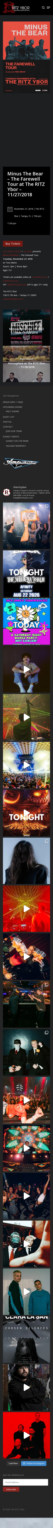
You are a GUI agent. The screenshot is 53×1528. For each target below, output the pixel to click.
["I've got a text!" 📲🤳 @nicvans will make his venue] (26, 1100)
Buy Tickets (12, 243)
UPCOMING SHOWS (12, 407)
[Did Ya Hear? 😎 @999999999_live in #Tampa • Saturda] (26, 1291)
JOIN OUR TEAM (14, 431)
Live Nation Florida (12, 251)
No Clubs (27, 251)
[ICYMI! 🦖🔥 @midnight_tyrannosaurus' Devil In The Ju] (26, 1387)
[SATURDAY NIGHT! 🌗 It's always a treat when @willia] (26, 1148)
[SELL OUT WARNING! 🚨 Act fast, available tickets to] (26, 1004)
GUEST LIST (8, 416)
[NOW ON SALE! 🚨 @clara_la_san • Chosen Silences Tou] (26, 861)
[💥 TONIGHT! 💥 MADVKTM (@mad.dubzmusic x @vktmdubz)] (26, 813)
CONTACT (8, 426)
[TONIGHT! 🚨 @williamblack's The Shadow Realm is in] (26, 573)
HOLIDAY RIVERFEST (16, 445)
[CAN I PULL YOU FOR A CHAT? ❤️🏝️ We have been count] (26, 526)
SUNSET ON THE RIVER (17, 441)
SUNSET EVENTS (11, 436)
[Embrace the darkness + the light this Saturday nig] (26, 908)
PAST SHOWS (12, 411)
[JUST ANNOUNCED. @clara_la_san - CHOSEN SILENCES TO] (26, 1339)
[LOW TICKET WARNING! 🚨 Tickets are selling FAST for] (26, 1244)
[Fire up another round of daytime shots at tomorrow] (26, 765)
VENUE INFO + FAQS (13, 402)
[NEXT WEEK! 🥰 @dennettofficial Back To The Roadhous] (26, 669)
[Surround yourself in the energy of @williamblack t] (26, 717)
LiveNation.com (39, 277)
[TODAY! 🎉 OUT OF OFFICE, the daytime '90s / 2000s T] (26, 621)
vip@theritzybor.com (17, 284)
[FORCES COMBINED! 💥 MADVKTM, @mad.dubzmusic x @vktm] (26, 1052)
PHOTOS (7, 421)
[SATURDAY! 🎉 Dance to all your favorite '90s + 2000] (26, 1196)
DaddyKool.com (10, 280)
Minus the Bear (11, 255)
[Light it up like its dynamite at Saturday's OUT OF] (26, 956)
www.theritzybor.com (13, 299)
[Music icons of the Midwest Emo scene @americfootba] (26, 1435)
